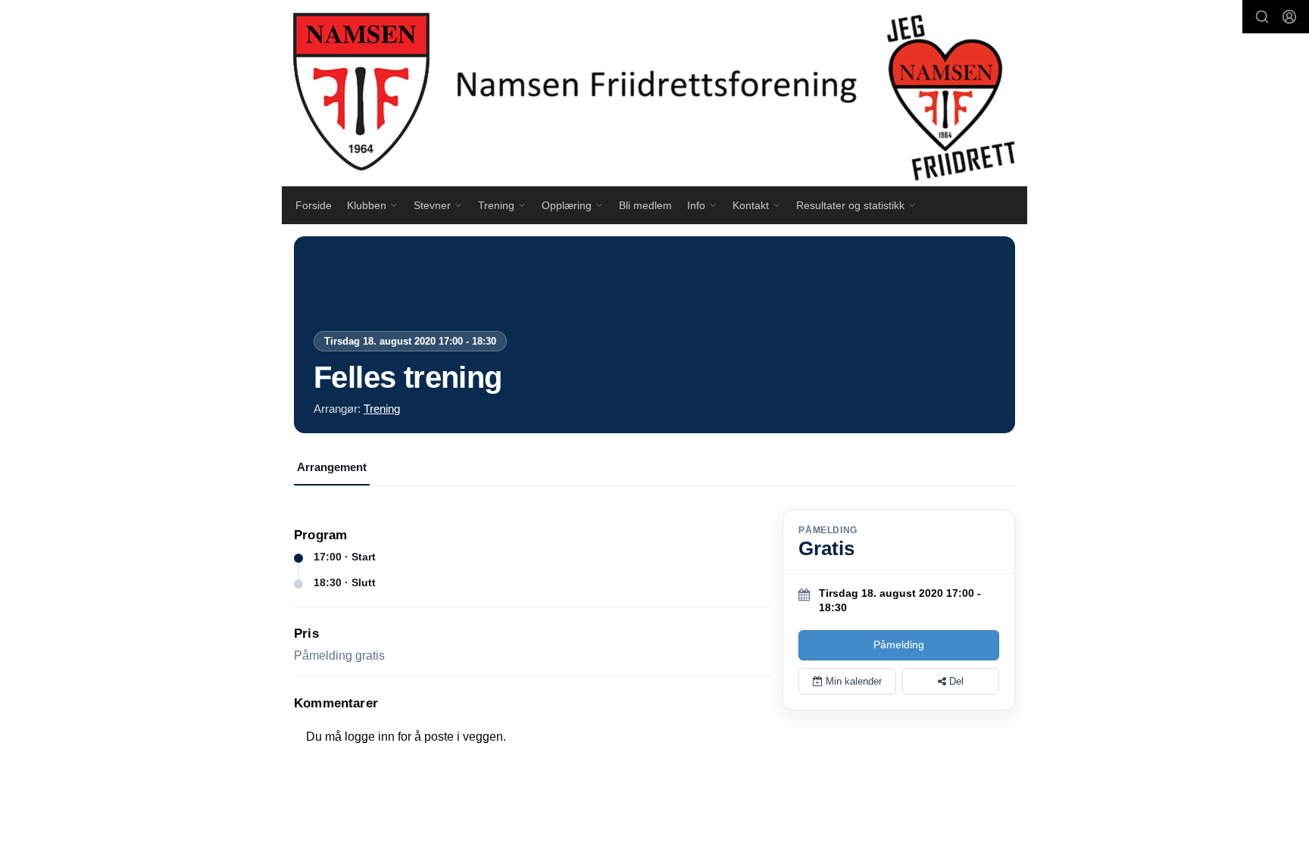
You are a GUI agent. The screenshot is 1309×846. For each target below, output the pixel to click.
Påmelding (898, 644)
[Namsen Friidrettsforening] (654, 93)
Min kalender (852, 681)
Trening (382, 408)
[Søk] (1262, 16)
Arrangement (332, 466)
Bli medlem (645, 205)
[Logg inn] (1289, 16)
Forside (313, 205)
